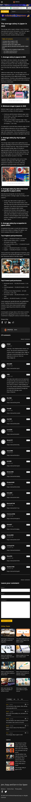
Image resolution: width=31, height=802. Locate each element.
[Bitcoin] (8, 632)
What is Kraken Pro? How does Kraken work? (22, 655)
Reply (28, 344)
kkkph (9, 344)
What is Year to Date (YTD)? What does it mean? (20, 763)
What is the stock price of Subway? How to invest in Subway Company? (22, 673)
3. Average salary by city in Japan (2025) (11, 44)
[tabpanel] (17, 719)
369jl (8, 374)
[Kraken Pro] (23, 649)
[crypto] (23, 681)
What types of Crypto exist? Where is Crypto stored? (22, 689)
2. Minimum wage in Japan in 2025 (10, 43)
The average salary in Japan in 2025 (14, 734)
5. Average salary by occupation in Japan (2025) (13, 49)
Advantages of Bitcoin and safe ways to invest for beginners (7, 640)
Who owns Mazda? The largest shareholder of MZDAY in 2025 (7, 689)
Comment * (4, 600)
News (3, 19)
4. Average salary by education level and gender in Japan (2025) (15, 47)
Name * (3, 587)
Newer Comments (25, 339)
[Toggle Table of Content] (26, 39)
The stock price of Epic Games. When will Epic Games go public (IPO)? (21, 744)
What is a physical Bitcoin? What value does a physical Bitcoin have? (7, 673)
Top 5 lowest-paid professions (10, 52)
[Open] (2, 2)
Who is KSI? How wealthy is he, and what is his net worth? (21, 750)
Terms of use (10, 789)
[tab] (9, 699)
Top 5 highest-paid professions (10, 51)
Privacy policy (18, 789)
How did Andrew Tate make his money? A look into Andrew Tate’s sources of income (21, 756)
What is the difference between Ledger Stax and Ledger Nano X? (7, 656)
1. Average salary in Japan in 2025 (10, 41)
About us (3, 789)
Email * (3, 594)
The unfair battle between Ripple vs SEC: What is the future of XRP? (22, 640)
